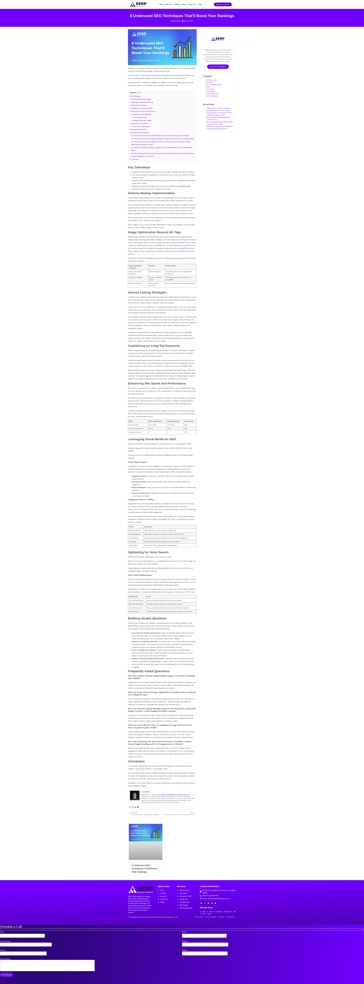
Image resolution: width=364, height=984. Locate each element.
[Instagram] (132, 807)
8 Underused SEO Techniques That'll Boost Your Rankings (144, 868)
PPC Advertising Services (214, 84)
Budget (184, 950)
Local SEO (210, 82)
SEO (162, 766)
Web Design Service (213, 93)
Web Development (212, 96)
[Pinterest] (211, 903)
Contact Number (5, 941)
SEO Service (210, 89)
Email (184, 932)
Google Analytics (156, 661)
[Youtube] (138, 807)
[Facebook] (130, 807)
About (184, 4)
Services (169, 4)
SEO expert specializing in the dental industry (174, 794)
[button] (223, 4)
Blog (199, 4)
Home (161, 4)
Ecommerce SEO (212, 80)
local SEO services (187, 248)
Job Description (5, 959)
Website (184, 941)
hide (139, 92)
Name (2, 932)
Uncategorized (211, 91)
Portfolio (177, 4)
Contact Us (192, 4)
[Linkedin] (135, 807)
